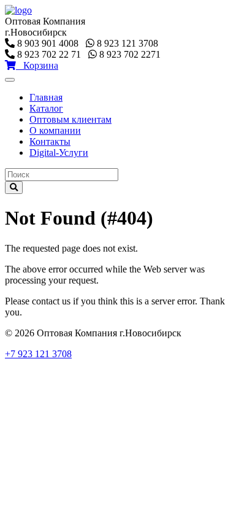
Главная (46, 97)
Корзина (37, 65)
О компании (55, 130)
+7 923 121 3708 (38, 354)
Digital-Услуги (58, 152)
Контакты (49, 141)
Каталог (46, 108)
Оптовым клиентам (70, 119)
